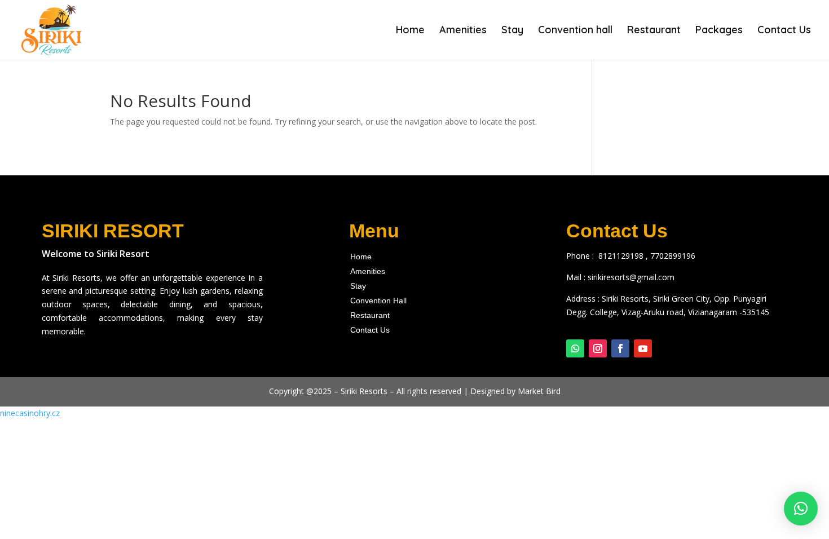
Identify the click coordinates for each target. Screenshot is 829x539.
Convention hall (575, 31)
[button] (801, 508)
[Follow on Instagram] (598, 348)
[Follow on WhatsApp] (575, 348)
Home (410, 31)
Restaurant (654, 31)
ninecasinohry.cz (30, 413)
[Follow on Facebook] (620, 348)
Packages (719, 31)
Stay (512, 31)
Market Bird (539, 391)
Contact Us (784, 31)
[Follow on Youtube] (643, 348)
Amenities (463, 31)
